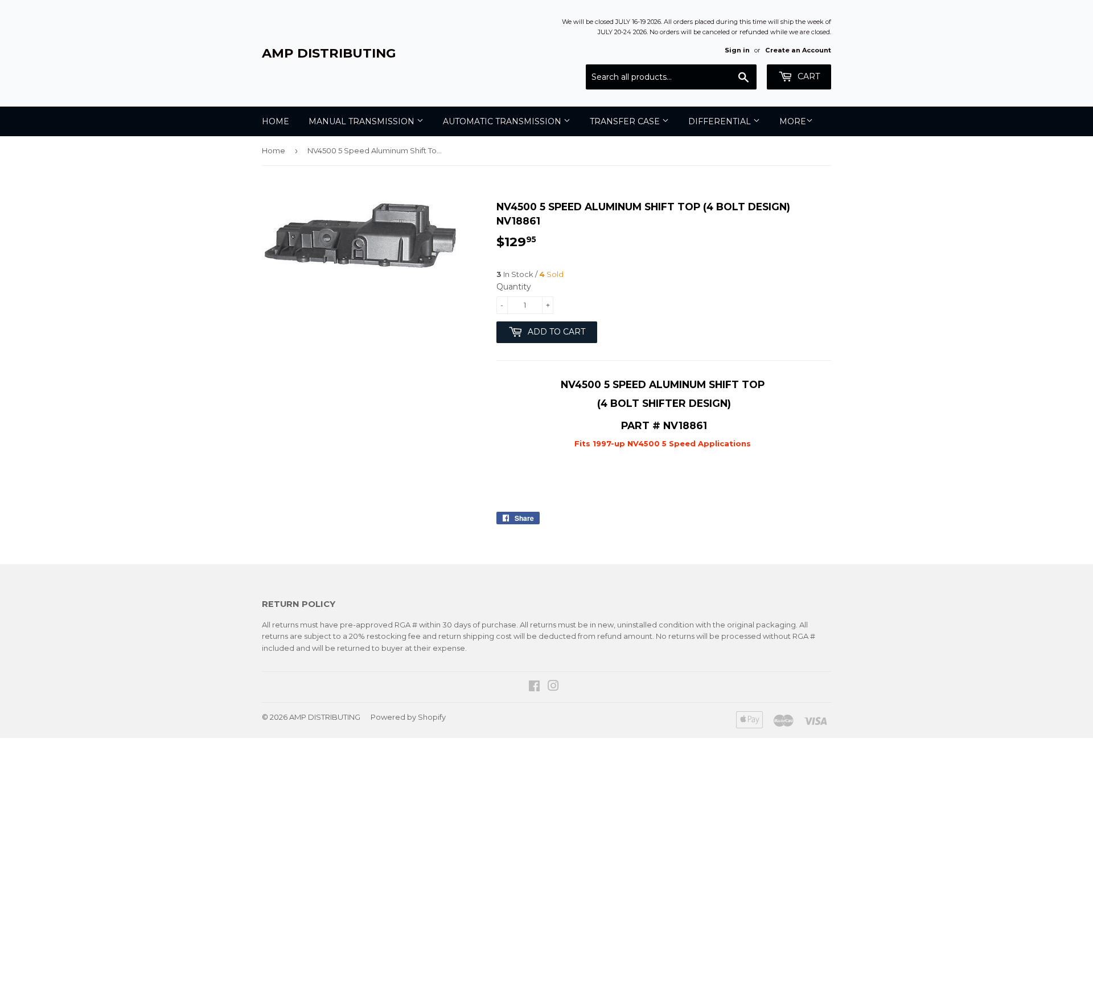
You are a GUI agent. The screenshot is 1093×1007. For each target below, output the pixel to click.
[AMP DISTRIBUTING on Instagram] (553, 687)
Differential (720, 121)
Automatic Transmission (503, 121)
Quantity (513, 287)
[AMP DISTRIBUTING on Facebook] (534, 687)
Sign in (737, 50)
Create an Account (798, 50)
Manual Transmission (363, 121)
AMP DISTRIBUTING (329, 53)
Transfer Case (626, 121)
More (792, 121)
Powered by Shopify (408, 716)
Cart (807, 76)
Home (275, 121)
